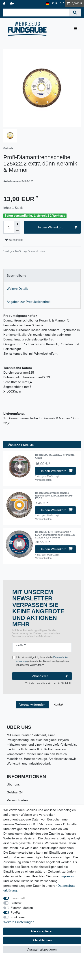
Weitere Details (17, 288)
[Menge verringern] (17, 230)
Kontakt (59, 704)
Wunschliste (15, 239)
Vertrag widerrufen (32, 704)
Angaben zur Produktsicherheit (28, 301)
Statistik (16, 903)
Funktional (18, 917)
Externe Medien (22, 908)
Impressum (68, 876)
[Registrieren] (12, 3)
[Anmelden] (5, 3)
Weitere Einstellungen (18, 922)
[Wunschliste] (62, 3)
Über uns (13, 784)
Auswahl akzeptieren (42, 949)
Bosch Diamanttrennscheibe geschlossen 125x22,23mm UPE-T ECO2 (55, 496)
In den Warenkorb (50, 227)
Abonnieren (40, 676)
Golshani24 (15, 792)
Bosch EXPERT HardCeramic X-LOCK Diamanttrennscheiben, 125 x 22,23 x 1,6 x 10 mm (55, 535)
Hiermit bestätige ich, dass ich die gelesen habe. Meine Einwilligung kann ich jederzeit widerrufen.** (42, 661)
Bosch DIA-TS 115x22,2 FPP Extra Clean (54, 456)
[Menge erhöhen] (17, 224)
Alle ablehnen (42, 940)
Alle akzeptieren (42, 931)
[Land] (47, 3)
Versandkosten (17, 800)
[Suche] (75, 12)
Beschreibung (16, 275)
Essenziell (18, 898)
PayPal (15, 912)
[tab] (42, 275)
